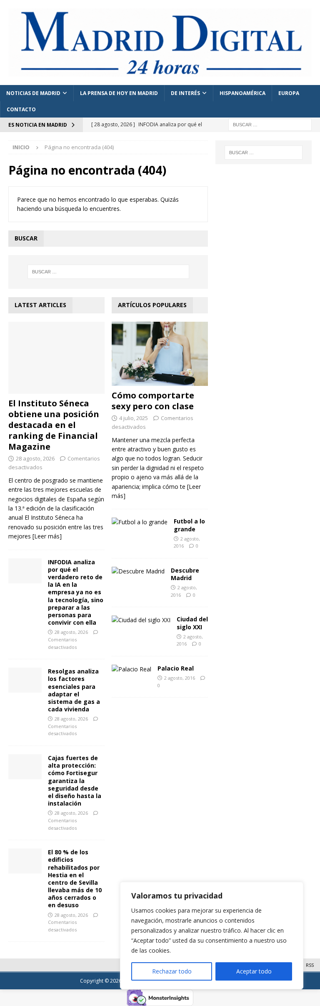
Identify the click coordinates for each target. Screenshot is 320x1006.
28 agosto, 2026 (35, 458)
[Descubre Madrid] (138, 571)
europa (288, 93)
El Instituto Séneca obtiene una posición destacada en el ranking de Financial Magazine (53, 425)
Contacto (21, 109)
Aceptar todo (254, 971)
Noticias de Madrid (33, 93)
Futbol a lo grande (189, 525)
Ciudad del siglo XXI (192, 623)
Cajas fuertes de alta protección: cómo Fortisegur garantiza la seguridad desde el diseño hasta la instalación (74, 780)
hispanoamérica (242, 93)
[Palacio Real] (131, 669)
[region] (211, 935)
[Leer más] (47, 536)
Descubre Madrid (185, 574)
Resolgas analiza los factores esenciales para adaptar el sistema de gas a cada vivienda (74, 690)
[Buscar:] (270, 124)
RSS (310, 965)
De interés (185, 93)
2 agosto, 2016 (179, 678)
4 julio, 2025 (133, 418)
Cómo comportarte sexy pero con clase (153, 401)
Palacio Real (176, 668)
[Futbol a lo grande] (140, 522)
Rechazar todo (172, 971)
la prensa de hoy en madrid (119, 93)
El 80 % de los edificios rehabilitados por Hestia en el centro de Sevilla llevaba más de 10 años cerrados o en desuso (75, 878)
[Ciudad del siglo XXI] (141, 620)
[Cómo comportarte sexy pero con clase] (160, 354)
